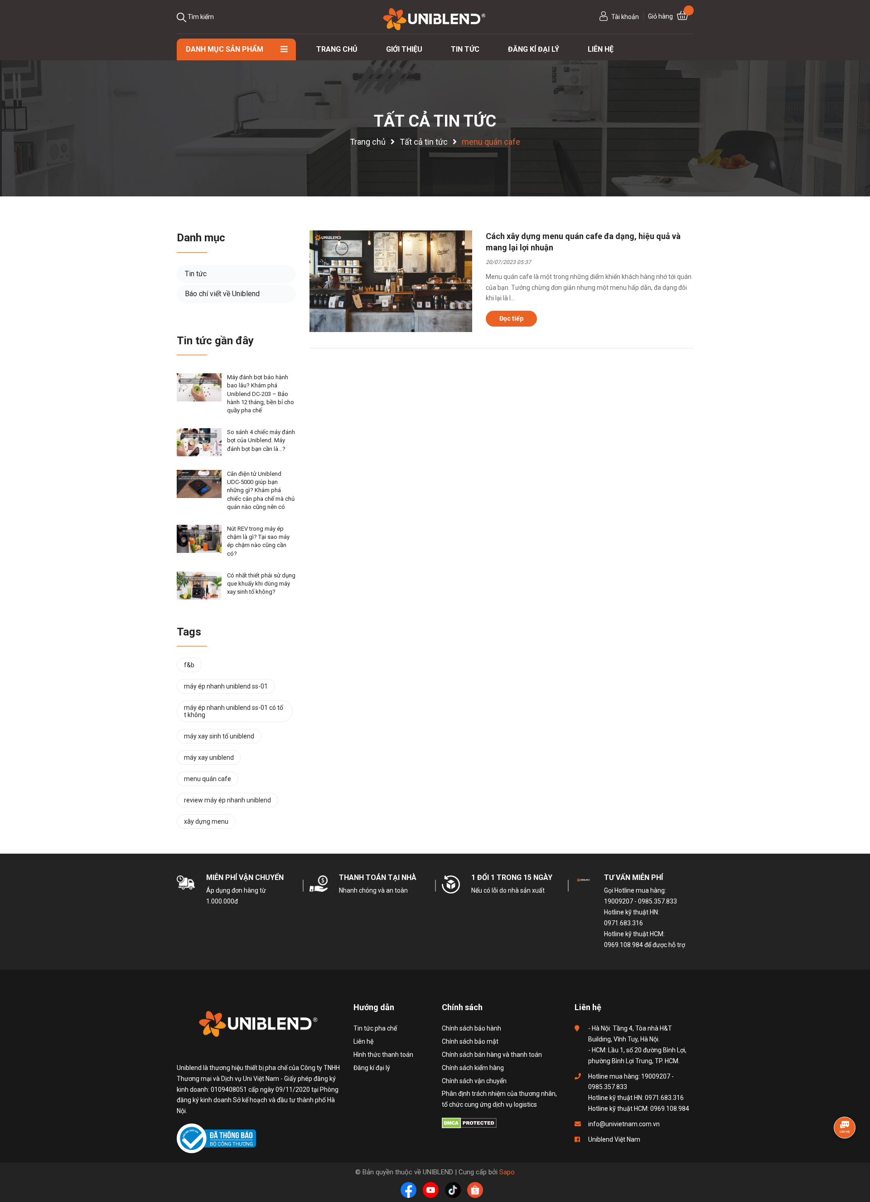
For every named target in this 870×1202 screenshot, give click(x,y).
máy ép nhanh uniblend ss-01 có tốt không (233, 711)
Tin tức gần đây (215, 340)
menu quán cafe (207, 778)
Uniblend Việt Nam (614, 1139)
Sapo (507, 1172)
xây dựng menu (206, 821)
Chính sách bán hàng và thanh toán (492, 1054)
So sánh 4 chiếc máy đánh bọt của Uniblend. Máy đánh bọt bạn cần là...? (261, 440)
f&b (189, 665)
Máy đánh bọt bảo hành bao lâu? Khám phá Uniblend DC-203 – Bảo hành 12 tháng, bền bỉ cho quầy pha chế (260, 394)
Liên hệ (363, 1041)
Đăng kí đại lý (371, 1067)
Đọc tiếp (511, 318)
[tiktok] (453, 1190)
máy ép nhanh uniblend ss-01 (226, 686)
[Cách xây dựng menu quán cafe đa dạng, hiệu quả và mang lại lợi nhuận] (390, 281)
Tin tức (196, 273)
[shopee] (475, 1190)
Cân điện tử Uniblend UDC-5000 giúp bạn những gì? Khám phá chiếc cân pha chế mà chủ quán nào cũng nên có (261, 490)
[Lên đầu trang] (845, 1150)
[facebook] (408, 1190)
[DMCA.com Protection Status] (469, 1122)
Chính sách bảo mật (470, 1041)
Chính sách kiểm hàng (473, 1067)
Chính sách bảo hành (471, 1028)
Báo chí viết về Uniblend (222, 293)
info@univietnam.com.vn (624, 1124)
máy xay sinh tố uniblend (219, 736)
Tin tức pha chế (375, 1028)
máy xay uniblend (209, 757)
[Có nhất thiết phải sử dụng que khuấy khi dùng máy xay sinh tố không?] (199, 586)
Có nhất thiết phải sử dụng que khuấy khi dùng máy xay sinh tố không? (261, 583)
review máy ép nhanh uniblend (227, 800)
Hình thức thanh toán (383, 1054)
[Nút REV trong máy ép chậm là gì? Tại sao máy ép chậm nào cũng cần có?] (199, 539)
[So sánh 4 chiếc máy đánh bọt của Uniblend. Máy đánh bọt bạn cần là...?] (199, 442)
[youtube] (431, 1190)
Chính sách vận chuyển (474, 1081)
